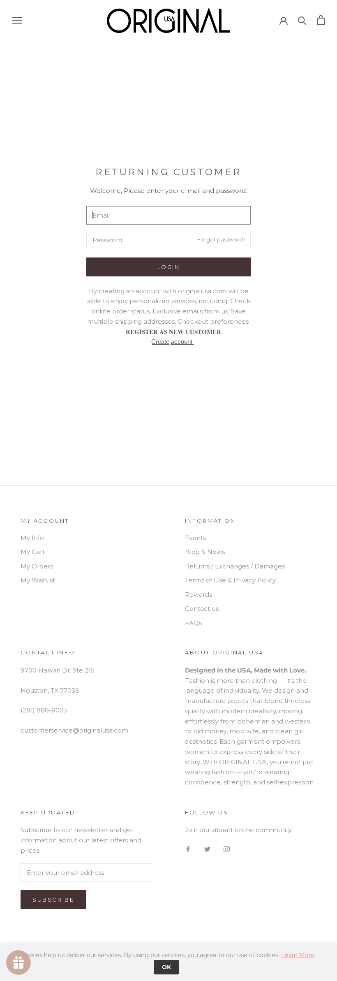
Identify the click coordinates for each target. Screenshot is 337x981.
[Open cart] (321, 20)
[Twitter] (207, 849)
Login (168, 267)
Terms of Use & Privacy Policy (230, 580)
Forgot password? (221, 239)
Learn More (297, 955)
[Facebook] (188, 849)
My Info (32, 538)
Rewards (198, 594)
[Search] (302, 20)
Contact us (202, 608)
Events (195, 538)
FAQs (193, 623)
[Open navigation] (17, 20)
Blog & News (205, 552)
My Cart (33, 552)
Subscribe (53, 899)
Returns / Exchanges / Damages (235, 566)
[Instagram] (227, 849)
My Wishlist (38, 580)
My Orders (37, 566)
